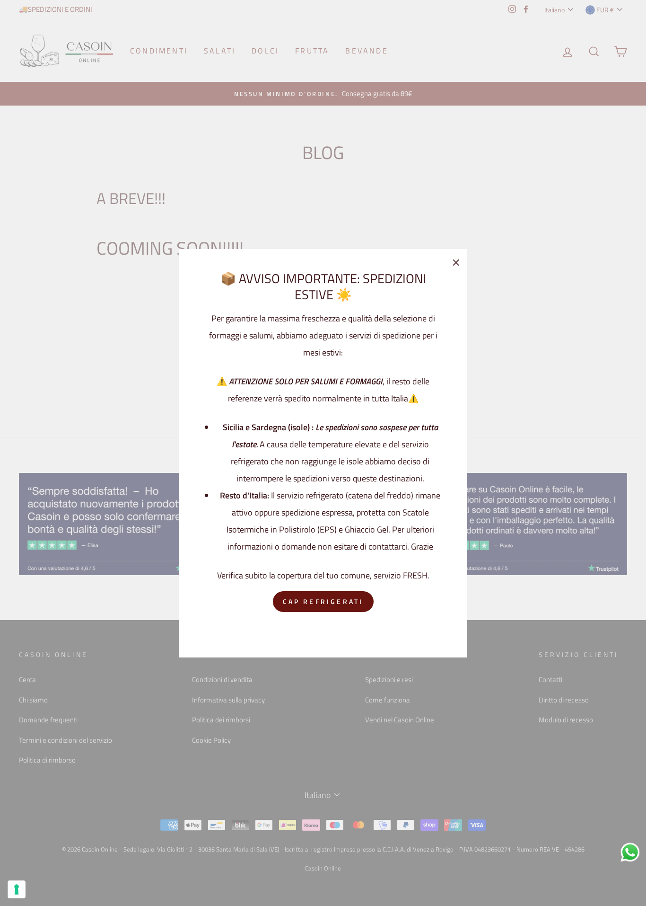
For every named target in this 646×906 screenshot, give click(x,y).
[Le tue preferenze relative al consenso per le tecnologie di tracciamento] (17, 889)
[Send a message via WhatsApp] (630, 852)
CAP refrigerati (323, 601)
